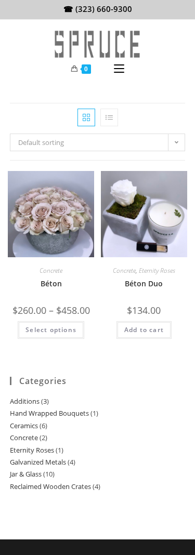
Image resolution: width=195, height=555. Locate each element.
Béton (51, 283)
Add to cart (144, 329)
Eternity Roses (157, 270)
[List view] (109, 117)
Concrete (51, 270)
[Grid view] (86, 117)
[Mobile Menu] (119, 69)
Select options (50, 329)
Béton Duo (144, 283)
